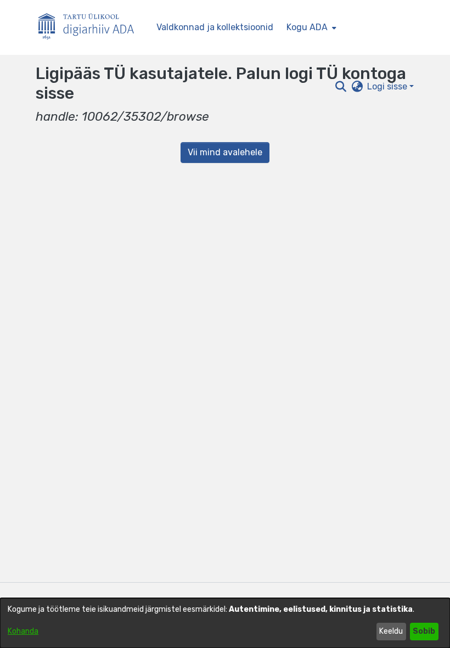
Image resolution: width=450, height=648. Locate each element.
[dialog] (225, 623)
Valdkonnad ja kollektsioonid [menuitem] (214, 27)
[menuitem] (310, 27)
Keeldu (391, 631)
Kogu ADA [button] (307, 27)
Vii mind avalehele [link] (225, 152)
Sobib (424, 631)
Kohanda (23, 631)
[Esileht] (90, 28)
